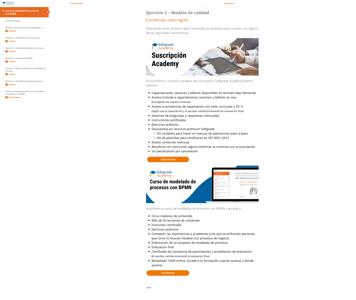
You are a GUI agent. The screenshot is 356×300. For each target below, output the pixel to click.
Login (148, 287)
